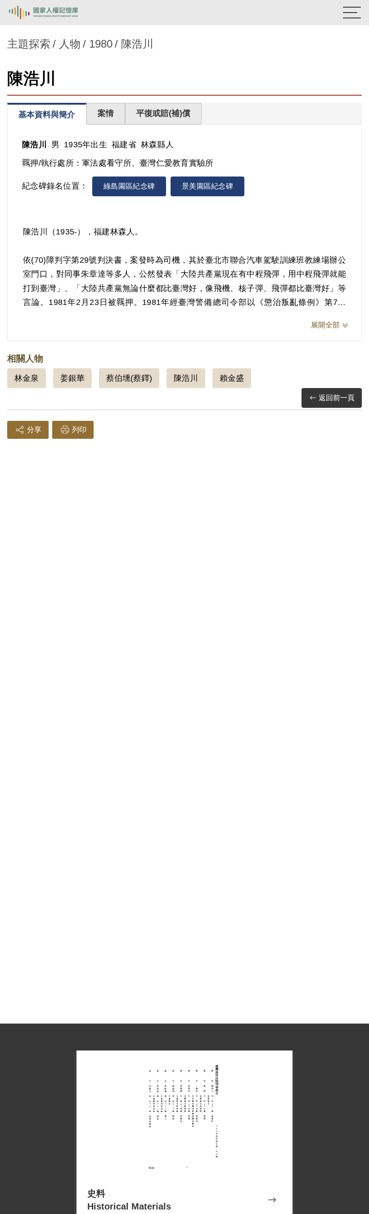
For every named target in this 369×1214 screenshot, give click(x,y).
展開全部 (325, 325)
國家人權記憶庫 (52, 12)
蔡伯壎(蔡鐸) (129, 378)
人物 (70, 44)
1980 (100, 44)
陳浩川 (186, 378)
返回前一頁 (337, 398)
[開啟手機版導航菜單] (352, 12)
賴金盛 (232, 378)
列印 (79, 429)
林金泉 (26, 378)
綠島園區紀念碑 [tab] (129, 186)
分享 (34, 429)
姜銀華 (72, 378)
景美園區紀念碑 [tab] (207, 186)
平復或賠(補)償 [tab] (163, 113)
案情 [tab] (106, 113)
